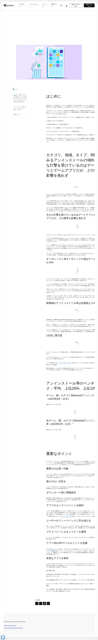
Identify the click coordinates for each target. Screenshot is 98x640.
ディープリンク (64, 363)
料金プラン (54, 5)
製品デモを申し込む (76, 5)
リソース (44, 5)
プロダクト (21, 5)
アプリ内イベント (52, 549)
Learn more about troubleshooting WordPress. (13, 627)
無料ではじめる (89, 5)
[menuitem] (23, 5)
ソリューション (33, 5)
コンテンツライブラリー (30, 16)
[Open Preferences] (3, 637)
